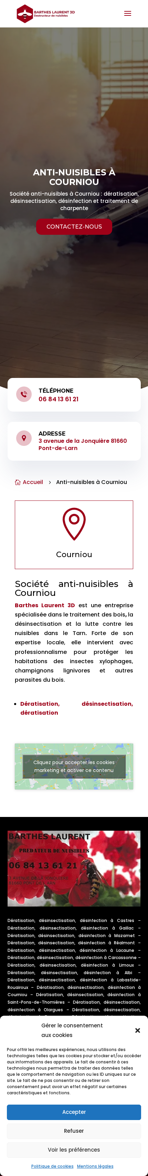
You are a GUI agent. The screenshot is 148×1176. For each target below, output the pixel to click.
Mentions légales (95, 1166)
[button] (137, 1030)
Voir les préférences (74, 1149)
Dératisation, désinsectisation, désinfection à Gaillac (71, 928)
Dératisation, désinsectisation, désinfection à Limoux (71, 965)
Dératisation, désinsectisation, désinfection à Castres (71, 920)
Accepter (74, 1112)
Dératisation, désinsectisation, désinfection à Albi (70, 973)
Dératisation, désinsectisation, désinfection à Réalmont (71, 943)
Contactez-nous (74, 226)
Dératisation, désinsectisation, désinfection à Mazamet (71, 935)
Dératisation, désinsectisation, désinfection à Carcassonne (72, 957)
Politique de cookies (52, 1166)
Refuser (74, 1130)
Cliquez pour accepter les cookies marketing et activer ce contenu (74, 766)
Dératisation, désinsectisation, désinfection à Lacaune (71, 950)
